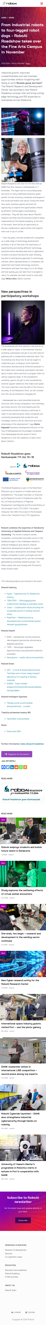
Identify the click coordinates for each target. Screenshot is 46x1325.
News (11, 18)
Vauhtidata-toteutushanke (18, 719)
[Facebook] (3, 767)
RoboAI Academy (12, 1273)
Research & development (15, 1250)
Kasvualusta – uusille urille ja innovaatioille (25, 657)
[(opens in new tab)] (23, 790)
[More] (25, 767)
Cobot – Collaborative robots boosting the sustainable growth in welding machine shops (25, 611)
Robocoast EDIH (14, 731)
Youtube (31, 1312)
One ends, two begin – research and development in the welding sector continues (21, 937)
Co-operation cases (13, 1257)
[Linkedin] (12, 767)
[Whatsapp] (21, 767)
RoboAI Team (10, 1290)
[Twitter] (8, 767)
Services (8, 1253)
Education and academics (16, 1270)
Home (3, 18)
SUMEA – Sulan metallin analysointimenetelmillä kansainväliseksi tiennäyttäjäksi (24, 687)
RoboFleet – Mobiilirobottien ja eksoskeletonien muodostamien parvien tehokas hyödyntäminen (24, 621)
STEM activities (11, 1277)
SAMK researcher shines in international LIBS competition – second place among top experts (19, 1070)
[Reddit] (16, 767)
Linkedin (17, 1312)
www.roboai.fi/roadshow (32, 744)
